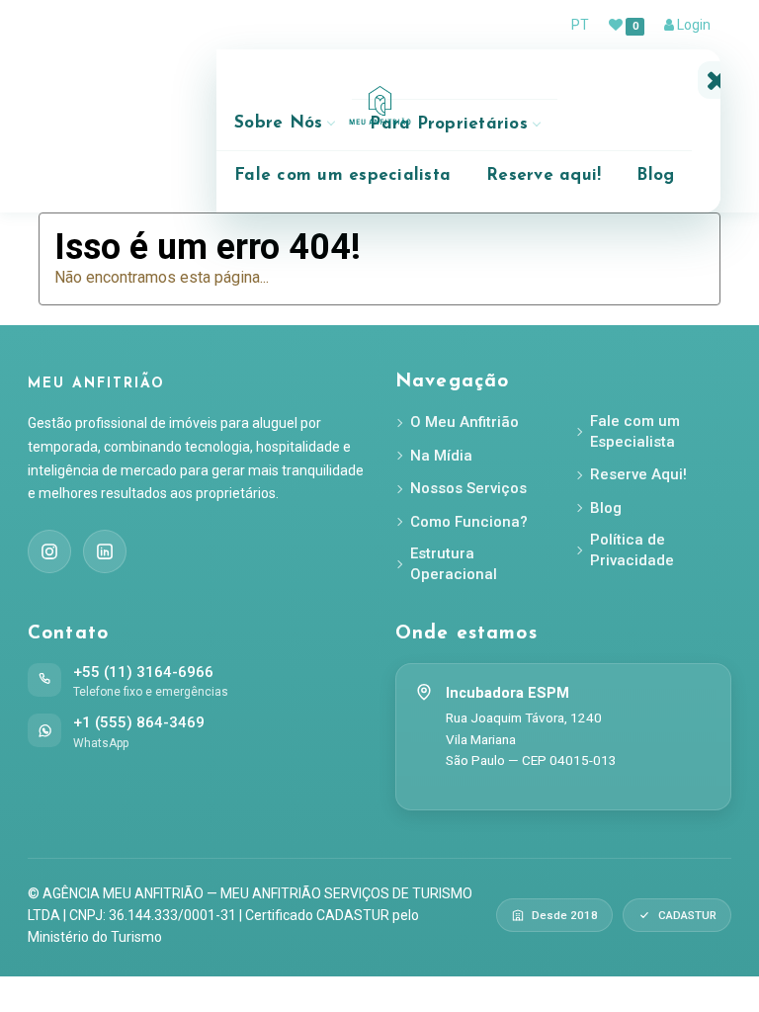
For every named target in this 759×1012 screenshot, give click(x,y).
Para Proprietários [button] (449, 124)
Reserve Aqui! (638, 474)
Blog (655, 175)
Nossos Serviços (468, 488)
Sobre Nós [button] (278, 123)
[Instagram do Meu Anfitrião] (49, 551)
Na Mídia (441, 455)
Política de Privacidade (632, 550)
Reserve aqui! (543, 175)
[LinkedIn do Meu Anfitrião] (104, 551)
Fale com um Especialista (635, 431)
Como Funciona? (469, 522)
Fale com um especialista (342, 175)
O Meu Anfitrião (464, 422)
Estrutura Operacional (453, 564)
